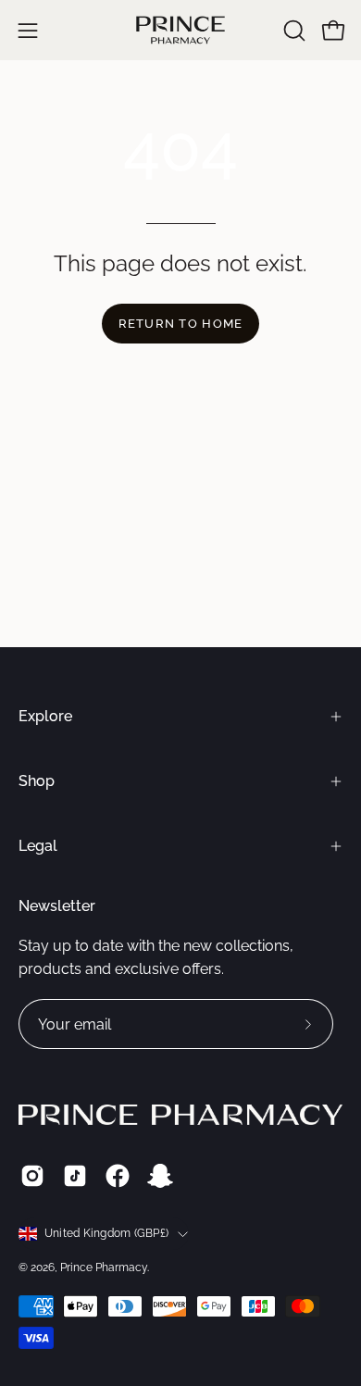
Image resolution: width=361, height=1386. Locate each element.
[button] (292, 31)
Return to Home (180, 324)
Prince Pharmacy (103, 1267)
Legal (38, 846)
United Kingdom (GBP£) (106, 1233)
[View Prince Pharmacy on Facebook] (117, 1176)
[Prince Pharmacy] (180, 30)
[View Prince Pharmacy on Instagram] (32, 1176)
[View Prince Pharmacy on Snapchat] (160, 1176)
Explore (45, 716)
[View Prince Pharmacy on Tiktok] (75, 1176)
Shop (37, 781)
